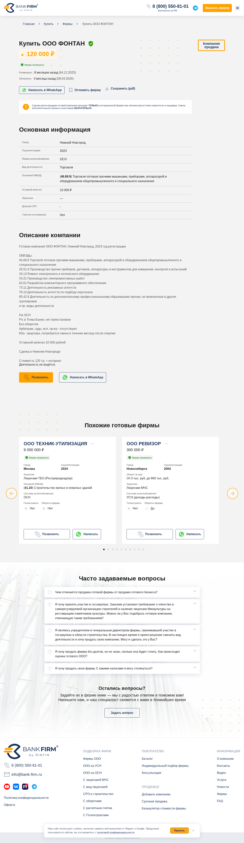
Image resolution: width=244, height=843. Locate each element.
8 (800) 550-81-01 (170, 6)
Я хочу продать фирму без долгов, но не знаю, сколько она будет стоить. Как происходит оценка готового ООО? (117, 654)
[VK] (16, 787)
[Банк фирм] (21, 8)
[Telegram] (34, 787)
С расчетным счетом (97, 808)
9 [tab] (139, 549)
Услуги (221, 779)
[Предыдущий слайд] (11, 493)
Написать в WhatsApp (45, 90)
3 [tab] (112, 549)
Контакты (223, 765)
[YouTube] (7, 787)
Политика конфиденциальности (26, 797)
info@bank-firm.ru (26, 774)
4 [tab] (117, 549)
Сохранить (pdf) (123, 88)
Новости (223, 787)
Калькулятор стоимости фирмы (164, 808)
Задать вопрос (122, 712)
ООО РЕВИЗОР (144, 443)
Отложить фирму (88, 90)
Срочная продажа (154, 801)
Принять (179, 830)
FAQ (220, 801)
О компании (225, 758)
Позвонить (40, 377)
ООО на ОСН (92, 772)
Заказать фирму (217, 8)
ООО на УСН (92, 765)
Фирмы (222, 794)
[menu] (237, 8)
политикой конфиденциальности (115, 832)
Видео (221, 772)
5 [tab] (121, 549)
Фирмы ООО (92, 758)
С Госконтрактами (96, 815)
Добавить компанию (156, 794)
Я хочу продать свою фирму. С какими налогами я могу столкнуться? (103, 668)
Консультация (151, 772)
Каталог (147, 758)
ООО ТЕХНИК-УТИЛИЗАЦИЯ (55, 443)
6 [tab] (126, 549)
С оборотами (92, 801)
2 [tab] (108, 549)
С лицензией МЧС (96, 779)
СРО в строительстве (98, 794)
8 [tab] (134, 549)
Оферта (9, 804)
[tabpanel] (70, 490)
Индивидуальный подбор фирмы (165, 765)
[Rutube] (25, 787)
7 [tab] (130, 549)
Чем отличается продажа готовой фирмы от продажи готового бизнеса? (106, 592)
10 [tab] (143, 549)
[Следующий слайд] (232, 493)
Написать (90, 534)
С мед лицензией (95, 787)
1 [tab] (104, 549)
